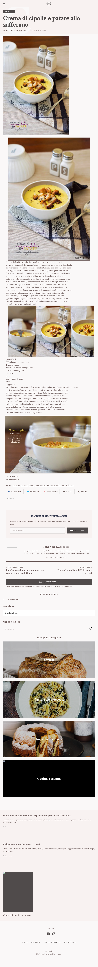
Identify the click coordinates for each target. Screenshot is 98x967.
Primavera (51, 485)
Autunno (24, 485)
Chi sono (35, 942)
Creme (31, 485)
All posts (51, 557)
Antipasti (9, 11)
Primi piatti (60, 485)
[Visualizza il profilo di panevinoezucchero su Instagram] (53, 933)
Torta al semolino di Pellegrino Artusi (74, 572)
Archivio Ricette (52, 942)
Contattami (70, 942)
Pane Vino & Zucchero (14, 30)
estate (37, 485)
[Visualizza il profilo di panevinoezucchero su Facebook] (48, 933)
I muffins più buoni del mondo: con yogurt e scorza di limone (25, 572)
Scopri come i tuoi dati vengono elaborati (56, 586)
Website (63, 557)
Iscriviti (73, 530)
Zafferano (70, 485)
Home (25, 942)
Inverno (43, 485)
